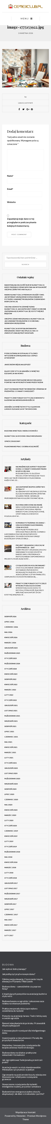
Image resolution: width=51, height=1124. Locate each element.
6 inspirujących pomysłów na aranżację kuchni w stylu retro (24, 995)
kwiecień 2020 (10, 810)
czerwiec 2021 (11, 737)
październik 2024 (12, 663)
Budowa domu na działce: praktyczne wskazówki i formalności (19, 1053)
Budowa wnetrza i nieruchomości (21, 431)
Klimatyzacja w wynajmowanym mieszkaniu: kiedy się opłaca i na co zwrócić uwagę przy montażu (21, 330)
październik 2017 (12, 894)
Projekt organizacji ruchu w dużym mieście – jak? (30, 546)
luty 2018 (8, 873)
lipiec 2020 (9, 794)
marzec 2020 (10, 815)
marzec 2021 (10, 752)
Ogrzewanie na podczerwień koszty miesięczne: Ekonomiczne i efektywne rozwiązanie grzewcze (24, 1076)
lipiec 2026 (9, 622)
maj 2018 (8, 857)
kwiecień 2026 (10, 637)
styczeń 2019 (10, 846)
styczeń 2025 (10, 658)
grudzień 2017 (11, 883)
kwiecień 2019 (10, 836)
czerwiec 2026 (11, 627)
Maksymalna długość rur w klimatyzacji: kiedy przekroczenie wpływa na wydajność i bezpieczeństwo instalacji (25, 287)
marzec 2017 (10, 930)
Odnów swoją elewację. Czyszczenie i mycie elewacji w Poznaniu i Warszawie (22, 980)
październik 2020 (12, 779)
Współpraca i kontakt (25, 1112)
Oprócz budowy (12, 441)
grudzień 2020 (11, 768)
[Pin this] (32, 109)
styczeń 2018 (10, 878)
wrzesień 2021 (11, 721)
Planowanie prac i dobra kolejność (21, 446)
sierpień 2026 (10, 616)
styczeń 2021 (10, 763)
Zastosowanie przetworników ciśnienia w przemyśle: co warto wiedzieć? (25, 390)
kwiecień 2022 (10, 684)
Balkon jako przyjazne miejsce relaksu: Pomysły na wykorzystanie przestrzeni (23, 381)
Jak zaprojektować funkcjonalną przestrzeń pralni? (22, 1061)
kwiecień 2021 (10, 747)
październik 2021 (12, 716)
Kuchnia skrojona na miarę (29, 505)
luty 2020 (8, 820)
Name (10, 176)
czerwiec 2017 (11, 914)
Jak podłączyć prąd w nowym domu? (18, 974)
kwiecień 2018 (10, 862)
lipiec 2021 (9, 731)
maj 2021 (8, 742)
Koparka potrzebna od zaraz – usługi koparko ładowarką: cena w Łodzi (31, 525)
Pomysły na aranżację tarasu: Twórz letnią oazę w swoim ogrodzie (24, 1017)
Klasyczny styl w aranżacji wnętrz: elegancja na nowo (22, 372)
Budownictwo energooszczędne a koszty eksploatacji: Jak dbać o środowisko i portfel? (23, 1092)
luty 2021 (8, 758)
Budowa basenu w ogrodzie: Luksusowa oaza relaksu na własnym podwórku (23, 1002)
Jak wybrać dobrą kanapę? (14, 969)
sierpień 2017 (10, 904)
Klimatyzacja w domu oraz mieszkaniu (23, 436)
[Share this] (19, 109)
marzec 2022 (10, 690)
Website (11, 202)
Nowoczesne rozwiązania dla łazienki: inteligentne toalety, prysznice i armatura (21, 1085)
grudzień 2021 (11, 705)
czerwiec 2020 (11, 799)
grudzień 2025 (11, 648)
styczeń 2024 (10, 669)
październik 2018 (12, 852)
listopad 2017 (10, 888)
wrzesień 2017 (11, 899)
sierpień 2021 (10, 726)
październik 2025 (12, 653)
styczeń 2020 (10, 826)
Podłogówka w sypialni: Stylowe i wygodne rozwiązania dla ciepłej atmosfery (21, 355)
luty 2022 (8, 695)
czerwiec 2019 (11, 831)
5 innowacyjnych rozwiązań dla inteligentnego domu (23, 1031)
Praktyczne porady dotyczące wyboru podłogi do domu (31, 584)
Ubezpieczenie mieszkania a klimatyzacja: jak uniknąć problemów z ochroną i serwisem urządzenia (24, 321)
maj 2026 (8, 632)
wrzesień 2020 (11, 784)
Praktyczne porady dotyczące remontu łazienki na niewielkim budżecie (24, 399)
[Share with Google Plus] (27, 109)
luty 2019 (8, 841)
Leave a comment (25, 103)
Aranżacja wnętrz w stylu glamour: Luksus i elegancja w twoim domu (22, 408)
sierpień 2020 (10, 789)
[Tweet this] (23, 109)
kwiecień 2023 (10, 674)
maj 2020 (8, 805)
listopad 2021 (10, 711)
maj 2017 (8, 920)
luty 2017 (8, 935)
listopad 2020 (10, 773)
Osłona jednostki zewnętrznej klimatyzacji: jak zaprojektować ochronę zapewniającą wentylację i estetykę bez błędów (25, 310)
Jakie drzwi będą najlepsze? (17, 364)
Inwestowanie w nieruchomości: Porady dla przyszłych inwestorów (22, 1039)
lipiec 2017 (9, 909)
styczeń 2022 (10, 700)
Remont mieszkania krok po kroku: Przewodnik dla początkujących (23, 1024)
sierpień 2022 (10, 679)
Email (10, 189)
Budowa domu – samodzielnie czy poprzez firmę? (21, 987)
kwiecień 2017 (10, 925)
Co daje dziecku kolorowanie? (30, 565)
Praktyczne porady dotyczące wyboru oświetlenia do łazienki (19, 1009)
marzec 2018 (10, 867)
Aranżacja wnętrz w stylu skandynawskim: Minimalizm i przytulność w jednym (21, 1068)
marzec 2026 (10, 643)
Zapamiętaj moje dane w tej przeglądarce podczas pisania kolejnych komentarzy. (21, 222)
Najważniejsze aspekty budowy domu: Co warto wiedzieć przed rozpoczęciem (31, 469)
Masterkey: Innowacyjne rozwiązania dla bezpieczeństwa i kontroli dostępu (21, 1046)
